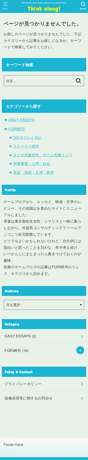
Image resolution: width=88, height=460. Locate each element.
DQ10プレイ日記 (27, 137)
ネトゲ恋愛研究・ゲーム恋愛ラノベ (42, 154)
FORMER (16, 128)
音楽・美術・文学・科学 (33, 172)
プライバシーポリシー (23, 383)
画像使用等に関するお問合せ (29, 398)
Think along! (44, 8)
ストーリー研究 (26, 146)
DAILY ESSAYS (21, 119)
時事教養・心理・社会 (31, 163)
